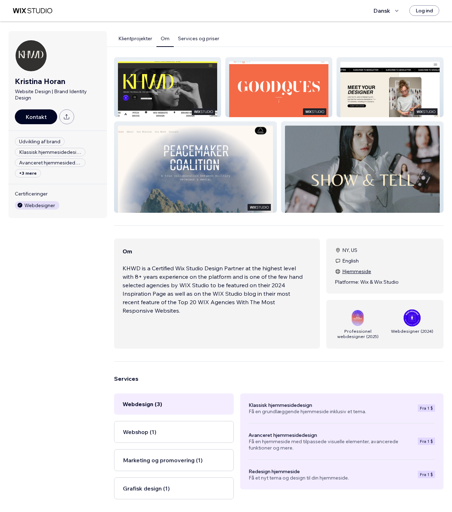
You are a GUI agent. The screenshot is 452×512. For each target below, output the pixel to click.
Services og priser (198, 38)
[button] (167, 87)
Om (165, 38)
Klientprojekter (135, 38)
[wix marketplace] (32, 11)
